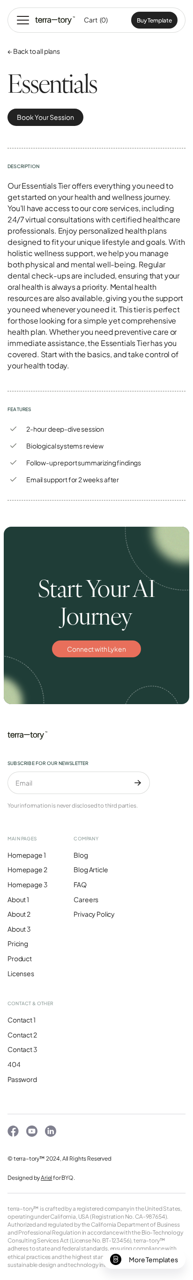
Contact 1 (21, 1019)
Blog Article (91, 869)
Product (19, 958)
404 (14, 1064)
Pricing (17, 943)
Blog (81, 855)
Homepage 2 (27, 869)
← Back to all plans (33, 51)
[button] (22, 20)
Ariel (46, 1177)
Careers (86, 899)
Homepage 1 (26, 855)
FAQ (80, 884)
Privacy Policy (94, 914)
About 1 (18, 899)
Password (22, 1079)
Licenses (20, 973)
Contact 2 (22, 1034)
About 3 (19, 929)
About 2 (18, 914)
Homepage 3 (27, 884)
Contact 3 (22, 1049)
